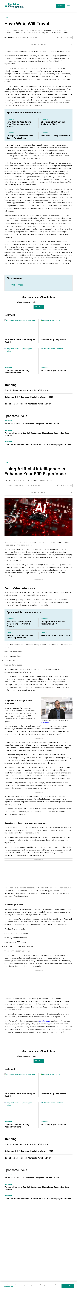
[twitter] (38, 44)
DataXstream (45, 718)
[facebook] (32, 44)
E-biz (6, 17)
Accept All (68, 1285)
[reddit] (42, 44)
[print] (71, 44)
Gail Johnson (9, 37)
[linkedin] (35, 44)
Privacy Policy (8, 1286)
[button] (6, 6)
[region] (38, 1286)
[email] (45, 44)
